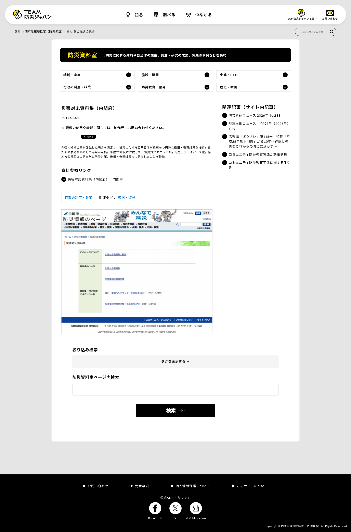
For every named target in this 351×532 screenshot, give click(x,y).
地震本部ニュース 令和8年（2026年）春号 (259, 126)
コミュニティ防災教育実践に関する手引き (260, 165)
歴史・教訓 (228, 87)
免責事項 (142, 486)
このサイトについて (252, 486)
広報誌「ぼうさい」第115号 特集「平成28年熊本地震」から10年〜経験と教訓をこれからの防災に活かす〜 (259, 141)
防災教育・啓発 (154, 87)
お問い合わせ (98, 486)
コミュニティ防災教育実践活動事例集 (258, 154)
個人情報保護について (193, 486)
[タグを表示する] (175, 361)
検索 (171, 410)
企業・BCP (228, 75)
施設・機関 (150, 75)
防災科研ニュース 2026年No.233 (254, 115)
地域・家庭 (72, 75)
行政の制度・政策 (77, 87)
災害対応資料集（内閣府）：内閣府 (95, 179)
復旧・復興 (126, 197)
